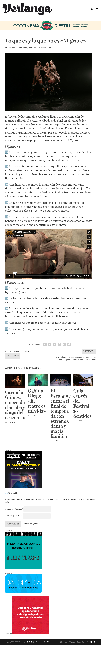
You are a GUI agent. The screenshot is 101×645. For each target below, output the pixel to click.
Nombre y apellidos (14, 516)
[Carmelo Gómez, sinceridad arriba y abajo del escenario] (15, 381)
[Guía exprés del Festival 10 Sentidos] (83, 380)
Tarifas (72, 642)
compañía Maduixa (36, 116)
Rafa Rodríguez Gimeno (29, 48)
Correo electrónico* (14, 509)
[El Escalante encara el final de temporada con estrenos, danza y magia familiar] (60, 380)
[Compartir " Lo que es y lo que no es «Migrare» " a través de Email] (64, 344)
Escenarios (46, 48)
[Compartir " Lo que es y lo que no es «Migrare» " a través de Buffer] (59, 344)
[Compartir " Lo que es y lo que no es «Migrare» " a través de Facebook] (44, 344)
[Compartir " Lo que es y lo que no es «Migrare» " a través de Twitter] (49, 344)
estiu (47, 642)
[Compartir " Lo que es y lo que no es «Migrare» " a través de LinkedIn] (54, 344)
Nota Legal (31, 642)
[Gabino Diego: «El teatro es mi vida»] (38, 380)
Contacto (80, 642)
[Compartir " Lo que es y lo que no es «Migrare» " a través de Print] (69, 344)
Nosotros (63, 642)
